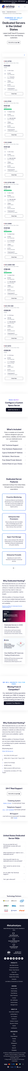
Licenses (14, 997)
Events (14, 1045)
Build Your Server (13, 409)
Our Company (14, 1016)
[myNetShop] (19, 7)
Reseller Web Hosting (14, 976)
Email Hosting (14, 990)
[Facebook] (5, 958)
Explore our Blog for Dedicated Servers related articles (12, 606)
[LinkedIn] (11, 958)
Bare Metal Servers (14, 965)
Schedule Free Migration (13, 703)
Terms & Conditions (13, 1054)
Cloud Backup (14, 993)
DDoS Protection (14, 995)
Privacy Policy (21, 1054)
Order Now (14, 93)
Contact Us (14, 1018)
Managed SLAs (14, 1004)
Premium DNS (14, 988)
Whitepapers (14, 1043)
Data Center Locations (14, 1011)
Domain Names (14, 1002)
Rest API (14, 1047)
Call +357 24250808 (8, 810)
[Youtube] (19, 958)
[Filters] (24, 55)
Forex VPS (14, 972)
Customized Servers (14, 967)
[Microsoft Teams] (14, 958)
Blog (14, 1034)
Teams (15, 818)
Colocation (14, 979)
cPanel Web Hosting (14, 974)
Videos (14, 1040)
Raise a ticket (7, 803)
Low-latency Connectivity (14, 981)
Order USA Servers (7, 751)
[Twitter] (8, 958)
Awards (14, 1025)
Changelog (14, 1050)
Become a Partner (14, 1023)
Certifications (14, 1028)
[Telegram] (16, 958)
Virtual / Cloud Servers (14, 969)
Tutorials (14, 1038)
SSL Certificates (14, 1000)
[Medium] (22, 958)
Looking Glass (13, 1014)
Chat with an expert (13, 42)
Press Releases (14, 1036)
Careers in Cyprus (14, 1021)
